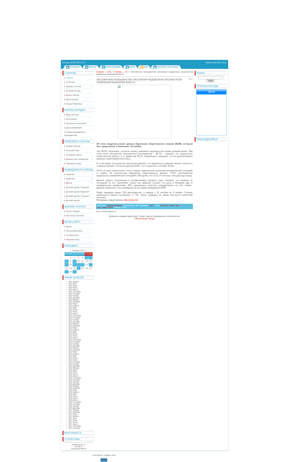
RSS (146, 67)
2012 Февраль (74, 302)
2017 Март (72, 414)
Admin (151, 205)
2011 (109, 72)
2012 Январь (73, 300)
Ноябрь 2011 (78, 250)
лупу (99, 207)
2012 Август (73, 314)
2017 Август (73, 424)
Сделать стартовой (167, 67)
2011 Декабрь (74, 298)
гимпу (104, 207)
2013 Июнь (73, 334)
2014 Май (72, 356)
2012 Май (72, 308)
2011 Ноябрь (73, 296)
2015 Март (72, 370)
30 (74, 272)
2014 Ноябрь (73, 364)
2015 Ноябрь (73, 382)
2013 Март (72, 328)
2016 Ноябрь (73, 406)
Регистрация (113, 67)
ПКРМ (110, 207)
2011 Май (72, 284)
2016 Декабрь (74, 408)
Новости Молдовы (114, 205)
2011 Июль (72, 288)
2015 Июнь (73, 372)
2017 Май (72, 418)
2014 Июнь (73, 358)
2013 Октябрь (74, 342)
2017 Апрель (73, 416)
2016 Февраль (74, 388)
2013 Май (72, 332)
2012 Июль (73, 312)
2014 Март (72, 352)
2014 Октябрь (74, 362)
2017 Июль (73, 422)
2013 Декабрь (74, 346)
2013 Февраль (74, 326)
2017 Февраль (74, 412)
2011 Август (73, 290)
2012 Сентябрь (74, 316)
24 (78, 268)
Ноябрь (118, 72)
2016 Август (73, 400)
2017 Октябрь (74, 428)
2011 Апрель (73, 282)
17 (78, 265)
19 (86, 265)
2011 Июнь (72, 286)
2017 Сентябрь (74, 426)
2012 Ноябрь (73, 320)
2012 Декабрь (74, 322)
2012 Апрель (73, 306)
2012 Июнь (73, 310)
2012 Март (72, 304)
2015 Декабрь (74, 384)
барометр (164, 205)
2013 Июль (73, 336)
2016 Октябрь (74, 404)
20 (90, 265)
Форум (92, 67)
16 (74, 265)
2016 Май (72, 394)
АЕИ (177, 205)
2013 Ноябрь (73, 344)
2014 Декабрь (74, 366)
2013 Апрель (73, 330)
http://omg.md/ (131, 200)
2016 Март (72, 390)
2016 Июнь (73, 396)
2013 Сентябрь (74, 340)
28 (66, 272)
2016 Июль (73, 398)
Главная (74, 67)
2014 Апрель (73, 354)
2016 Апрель (73, 392)
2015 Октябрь (74, 380)
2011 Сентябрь (74, 292)
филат (172, 205)
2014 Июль (73, 360)
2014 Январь (73, 348)
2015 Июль (73, 374)
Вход (132, 67)
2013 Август (73, 338)
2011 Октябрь (74, 294)
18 (82, 265)
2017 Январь (73, 410)
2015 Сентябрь (74, 378)
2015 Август (73, 376)
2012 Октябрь (74, 318)
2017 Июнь (73, 420)
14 (66, 265)
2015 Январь (73, 368)
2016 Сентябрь (74, 402)
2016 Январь (73, 386)
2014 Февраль (74, 350)
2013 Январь (73, 324)
